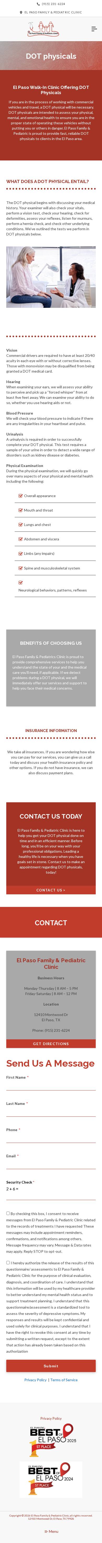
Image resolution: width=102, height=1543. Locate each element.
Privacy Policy (35, 1380)
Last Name (16, 1103)
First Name (16, 1077)
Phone (12, 1129)
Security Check (20, 1182)
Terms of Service (64, 1380)
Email (11, 1156)
